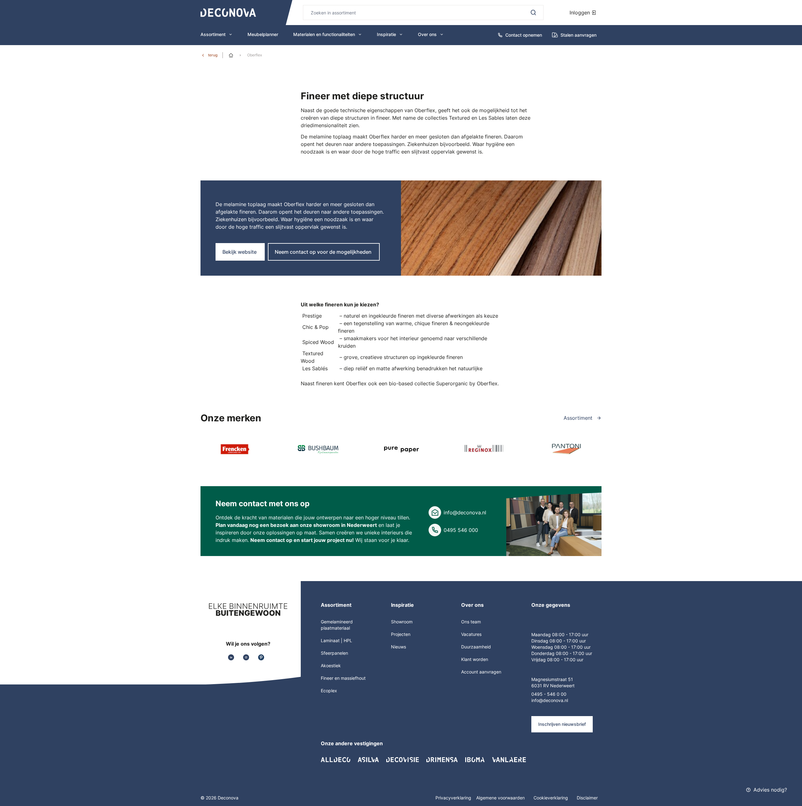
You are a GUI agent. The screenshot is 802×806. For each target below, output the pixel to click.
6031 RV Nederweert (553, 685)
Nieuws (398, 646)
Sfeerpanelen (334, 653)
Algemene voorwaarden (501, 797)
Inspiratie (386, 34)
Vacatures (471, 634)
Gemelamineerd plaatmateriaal (337, 625)
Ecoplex (329, 690)
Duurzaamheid (476, 646)
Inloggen (580, 12)
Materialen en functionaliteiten (324, 34)
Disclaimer (587, 797)
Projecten (400, 634)
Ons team (471, 621)
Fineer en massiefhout (343, 678)
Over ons (427, 34)
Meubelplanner (262, 34)
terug (212, 55)
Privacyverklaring (453, 797)
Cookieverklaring (551, 797)
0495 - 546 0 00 (548, 694)
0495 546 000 (461, 530)
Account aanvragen (481, 671)
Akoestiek (331, 665)
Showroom (402, 621)
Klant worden (474, 659)
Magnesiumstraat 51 (552, 679)
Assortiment (213, 34)
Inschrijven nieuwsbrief (562, 724)
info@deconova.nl (465, 512)
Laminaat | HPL (336, 640)
